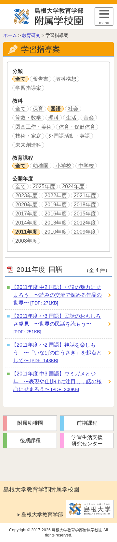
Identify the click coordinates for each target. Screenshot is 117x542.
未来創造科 (28, 145)
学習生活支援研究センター (87, 440)
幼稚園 (40, 165)
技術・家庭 (28, 136)
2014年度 (26, 222)
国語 (55, 108)
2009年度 (85, 232)
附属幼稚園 (30, 423)
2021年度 (85, 195)
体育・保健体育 (77, 127)
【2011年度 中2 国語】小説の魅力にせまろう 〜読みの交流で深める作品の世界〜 (56, 295)
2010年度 (56, 232)
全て (20, 79)
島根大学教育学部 (42, 514)
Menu (104, 23)
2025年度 (44, 186)
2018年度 (85, 204)
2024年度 (73, 186)
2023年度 (26, 195)
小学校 (63, 165)
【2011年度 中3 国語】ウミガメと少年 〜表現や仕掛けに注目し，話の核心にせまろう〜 (56, 381)
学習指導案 (28, 88)
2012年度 (85, 222)
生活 (71, 118)
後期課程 (30, 440)
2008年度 (26, 241)
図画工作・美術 (33, 127)
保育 (38, 108)
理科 (53, 118)
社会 (73, 108)
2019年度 (56, 204)
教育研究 (31, 35)
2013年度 (56, 222)
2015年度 (85, 213)
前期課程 (87, 423)
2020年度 (26, 204)
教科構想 (66, 79)
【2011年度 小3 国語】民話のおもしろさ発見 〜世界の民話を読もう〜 (56, 323)
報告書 (40, 79)
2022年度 (56, 195)
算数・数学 (28, 118)
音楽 (89, 118)
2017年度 (26, 213)
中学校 (86, 165)
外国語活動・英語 (69, 136)
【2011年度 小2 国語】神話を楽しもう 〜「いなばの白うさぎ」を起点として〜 (56, 352)
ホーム (10, 35)
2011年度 (26, 232)
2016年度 (56, 213)
